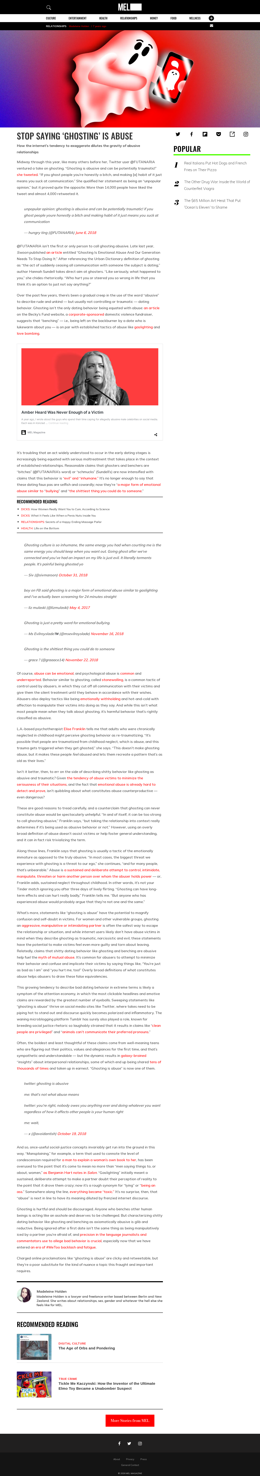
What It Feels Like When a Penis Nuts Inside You (58, 515)
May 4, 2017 (79, 607)
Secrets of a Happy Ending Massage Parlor (61, 522)
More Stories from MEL (130, 1420)
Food (174, 18)
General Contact (130, 1465)
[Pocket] (218, 134)
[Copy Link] (232, 134)
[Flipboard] (205, 134)
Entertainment (77, 18)
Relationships (128, 18)
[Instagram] (245, 134)
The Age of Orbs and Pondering (87, 1348)
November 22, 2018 (81, 660)
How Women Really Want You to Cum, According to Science (65, 509)
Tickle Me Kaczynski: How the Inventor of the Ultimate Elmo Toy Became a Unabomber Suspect (107, 1385)
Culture (51, 18)
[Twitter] (177, 134)
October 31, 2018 (73, 575)
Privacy (130, 1459)
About (116, 1459)
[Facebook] (191, 134)
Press (143, 1459)
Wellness (195, 18)
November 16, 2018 (107, 633)
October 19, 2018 (71, 1133)
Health (103, 18)
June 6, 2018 (85, 232)
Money (154, 18)
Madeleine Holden (79, 26)
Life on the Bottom (40, 528)
